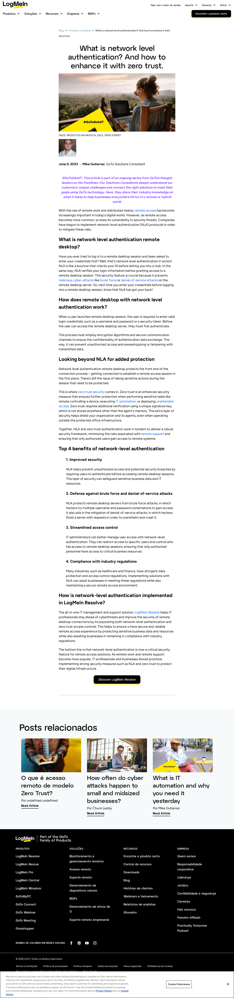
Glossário (130, 912)
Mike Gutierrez (93, 164)
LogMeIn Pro (24, 872)
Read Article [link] (30, 805)
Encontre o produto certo (142, 856)
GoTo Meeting (26, 920)
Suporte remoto (80, 877)
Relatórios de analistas (140, 904)
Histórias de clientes (138, 888)
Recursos (52, 13)
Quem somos (186, 856)
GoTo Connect (26, 904)
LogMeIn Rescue (27, 864)
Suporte (189, 5)
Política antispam (82, 966)
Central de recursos (138, 864)
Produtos (9, 13)
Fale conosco (186, 909)
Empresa (73, 13)
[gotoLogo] (15, 5)
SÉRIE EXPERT (112, 135)
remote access (145, 210)
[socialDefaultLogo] (71, 943)
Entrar (223, 5)
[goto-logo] (117, 838)
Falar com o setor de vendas (166, 5)
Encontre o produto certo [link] (211, 13)
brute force (108, 280)
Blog (61, 30)
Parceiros (207, 5)
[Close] (228, 984)
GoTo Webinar (26, 912)
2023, (100, 135)
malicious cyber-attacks (76, 280)
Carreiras (183, 901)
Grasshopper (25, 928)
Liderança (184, 877)
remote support (152, 434)
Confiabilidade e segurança (196, 893)
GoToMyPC (23, 896)
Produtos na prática (80, 30)
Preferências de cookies (160, 966)
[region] (117, 984)
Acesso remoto (80, 869)
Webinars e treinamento (141, 896)
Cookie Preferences (179, 984)
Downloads (131, 872)
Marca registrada (132, 966)
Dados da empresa (108, 966)
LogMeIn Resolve (147, 612)
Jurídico (182, 885)
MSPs (92, 13)
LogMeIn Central (27, 880)
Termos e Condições (26, 966)
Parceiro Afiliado (188, 917)
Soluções (30, 13)
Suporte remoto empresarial (89, 919)
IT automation (126, 401)
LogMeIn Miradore (28, 888)
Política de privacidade (55, 966)
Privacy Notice (104, 990)
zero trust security (91, 392)
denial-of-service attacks (139, 280)
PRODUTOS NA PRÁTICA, (81, 135)
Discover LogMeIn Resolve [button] (117, 679)
